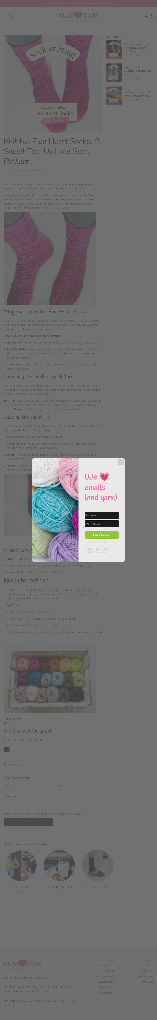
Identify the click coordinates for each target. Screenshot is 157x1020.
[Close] (121, 462)
